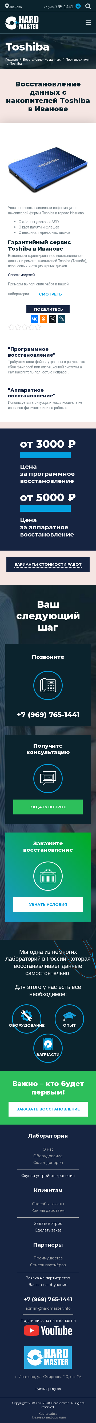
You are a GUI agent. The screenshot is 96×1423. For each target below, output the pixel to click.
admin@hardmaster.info (48, 1308)
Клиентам (48, 1190)
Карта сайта (48, 1414)
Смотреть (50, 294)
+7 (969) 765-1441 (48, 714)
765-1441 (58, 7)
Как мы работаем (48, 1210)
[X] (52, 319)
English (55, 1389)
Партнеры (48, 1245)
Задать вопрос (48, 807)
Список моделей (21, 274)
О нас (48, 1149)
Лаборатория (48, 1136)
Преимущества (48, 1258)
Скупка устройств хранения (48, 1176)
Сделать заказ (48, 1230)
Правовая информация (48, 1417)
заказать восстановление (48, 1109)
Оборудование (48, 1156)
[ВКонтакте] (34, 319)
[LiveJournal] (61, 319)
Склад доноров (48, 1162)
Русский (41, 1389)
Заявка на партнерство (48, 1278)
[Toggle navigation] (88, 23)
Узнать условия (48, 904)
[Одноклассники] (43, 319)
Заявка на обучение (48, 1285)
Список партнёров (48, 1265)
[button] (78, 6)
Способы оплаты (48, 1204)
